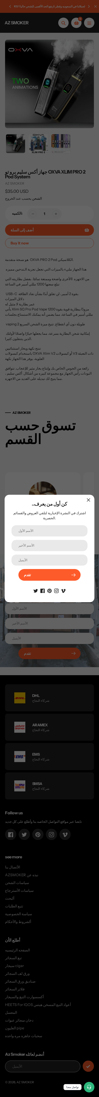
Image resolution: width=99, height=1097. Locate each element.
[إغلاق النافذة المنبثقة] (88, 500)
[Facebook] (42, 590)
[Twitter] (35, 590)
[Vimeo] (63, 590)
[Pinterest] (49, 590)
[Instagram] (56, 590)
